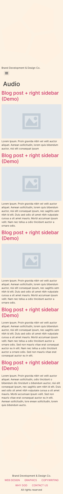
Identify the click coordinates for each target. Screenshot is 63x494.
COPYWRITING (50, 480)
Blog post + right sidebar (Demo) (30, 96)
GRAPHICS (30, 480)
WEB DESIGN (12, 480)
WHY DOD (21, 485)
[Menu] (6, 73)
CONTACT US (40, 485)
